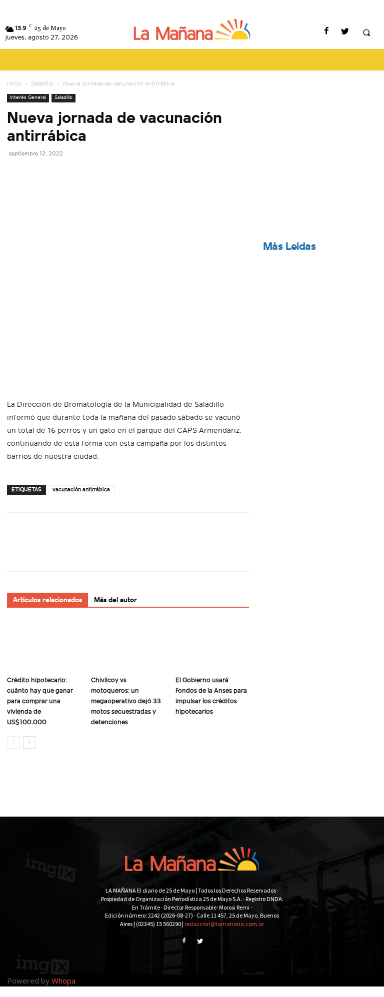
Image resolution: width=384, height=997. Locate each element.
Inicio (14, 84)
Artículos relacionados (47, 600)
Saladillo (42, 84)
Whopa (64, 981)
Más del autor (115, 600)
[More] (109, 176)
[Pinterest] (63, 176)
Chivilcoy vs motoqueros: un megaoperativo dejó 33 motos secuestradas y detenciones (126, 701)
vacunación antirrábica (81, 490)
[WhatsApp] (86, 176)
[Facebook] (326, 32)
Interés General (28, 97)
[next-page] (29, 742)
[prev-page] (13, 742)
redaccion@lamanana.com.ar (224, 924)
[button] (366, 32)
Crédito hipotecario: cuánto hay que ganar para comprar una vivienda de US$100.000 (40, 701)
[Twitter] (345, 32)
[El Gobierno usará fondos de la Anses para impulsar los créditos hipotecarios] (212, 646)
